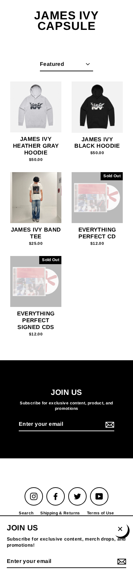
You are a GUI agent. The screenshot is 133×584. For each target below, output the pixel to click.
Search (26, 513)
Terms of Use (100, 513)
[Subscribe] (108, 424)
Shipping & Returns (60, 513)
